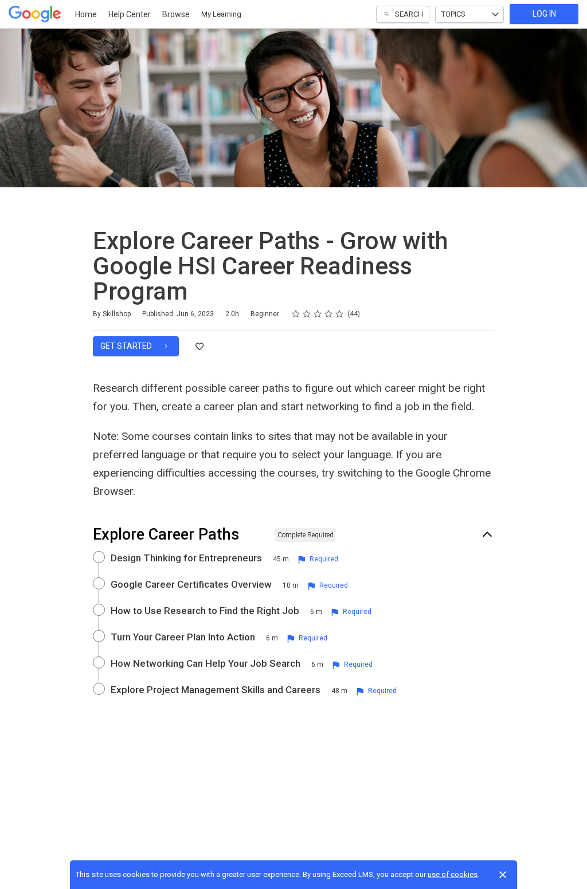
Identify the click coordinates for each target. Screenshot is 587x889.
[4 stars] (328, 314)
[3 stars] (317, 314)
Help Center (129, 14)
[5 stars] (339, 314)
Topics (453, 14)
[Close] (502, 874)
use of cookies (453, 874)
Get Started (127, 346)
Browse (176, 14)
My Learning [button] (221, 14)
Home (86, 14)
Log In (544, 13)
